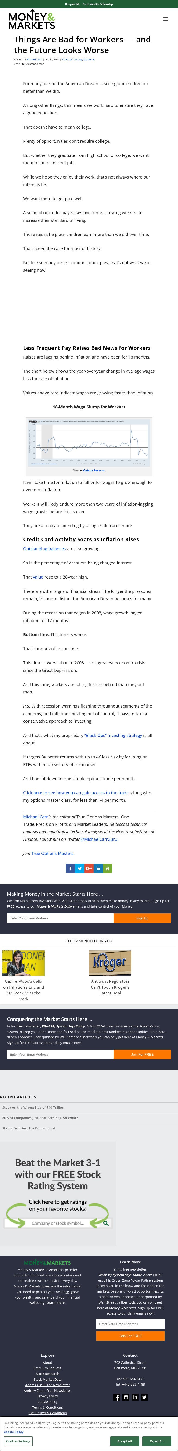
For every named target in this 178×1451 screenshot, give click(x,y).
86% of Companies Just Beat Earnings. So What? (40, 1118)
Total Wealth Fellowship (98, 4)
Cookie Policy (47, 1401)
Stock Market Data (48, 1379)
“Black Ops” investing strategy (113, 735)
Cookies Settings (18, 1441)
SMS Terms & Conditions (48, 1413)
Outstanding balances (44, 548)
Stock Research (47, 1373)
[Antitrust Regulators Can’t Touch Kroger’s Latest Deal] (110, 963)
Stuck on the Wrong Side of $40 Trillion (33, 1107)
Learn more (55, 1302)
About (47, 1362)
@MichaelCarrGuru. (99, 839)
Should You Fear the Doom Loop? (28, 1128)
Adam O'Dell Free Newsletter (47, 1385)
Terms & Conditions (47, 1407)
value (38, 577)
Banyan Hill (72, 4)
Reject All (156, 1441)
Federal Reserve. (94, 470)
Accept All (125, 1441)
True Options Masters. (53, 853)
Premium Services (47, 1368)
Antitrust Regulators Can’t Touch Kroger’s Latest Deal (110, 987)
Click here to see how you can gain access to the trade (76, 792)
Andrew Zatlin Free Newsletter (47, 1390)
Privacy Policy (47, 1396)
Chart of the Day (72, 59)
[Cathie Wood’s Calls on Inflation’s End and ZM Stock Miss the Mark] (23, 963)
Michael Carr (34, 59)
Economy (89, 59)
